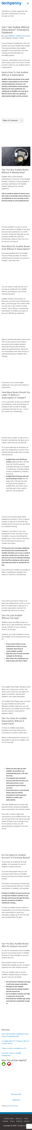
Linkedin (5, 1121)
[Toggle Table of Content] (20, 120)
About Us (19, 1118)
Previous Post (16, 1094)
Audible (18, 36)
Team (26, 1118)
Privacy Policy (9, 1118)
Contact (27, 1121)
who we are (13, 1106)
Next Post (16, 1100)
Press (12, 1121)
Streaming (25, 36)
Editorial (19, 1121)
